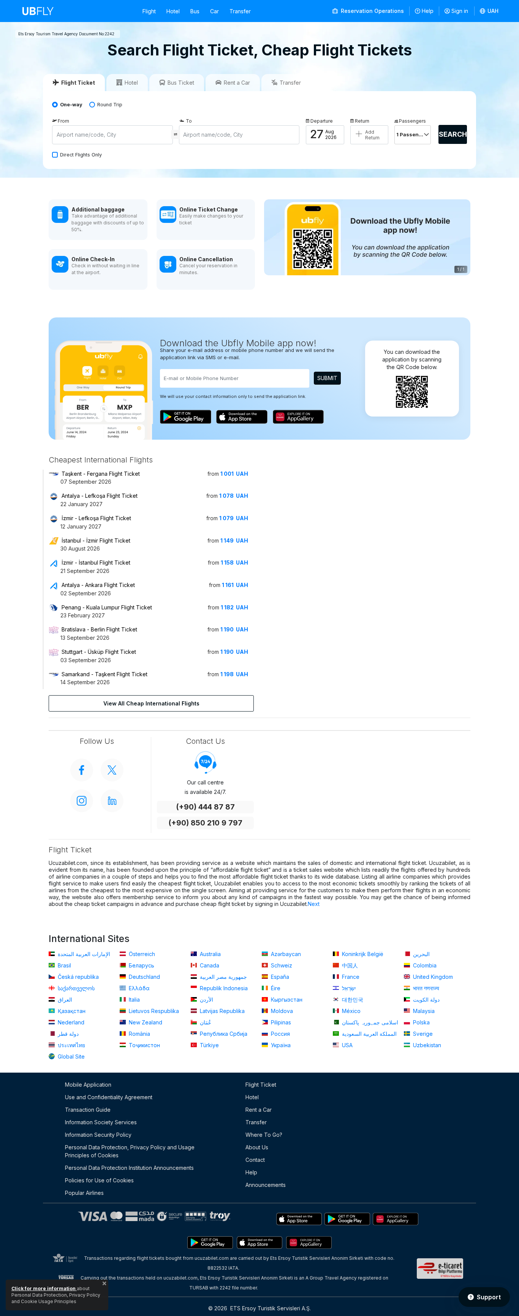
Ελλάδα (138, 988)
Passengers (412, 121)
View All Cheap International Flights (151, 703)
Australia (209, 954)
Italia (133, 999)
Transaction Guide (88, 1109)
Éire (274, 988)
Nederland (70, 1022)
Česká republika (77, 977)
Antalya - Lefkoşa (100, 495)
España (279, 977)
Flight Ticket (260, 1084)
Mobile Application (88, 1084)
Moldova (281, 1011)
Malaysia (423, 1011)
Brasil (63, 965)
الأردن (205, 999)
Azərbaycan (285, 954)
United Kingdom (432, 977)
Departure (321, 121)
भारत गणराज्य (425, 988)
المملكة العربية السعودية (368, 1033)
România (138, 1033)
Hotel (173, 11)
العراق (64, 999)
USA (346, 1045)
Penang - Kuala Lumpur (107, 607)
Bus (194, 11)
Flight (149, 11)
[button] (489, 11)
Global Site (70, 1056)
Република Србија (222, 1033)
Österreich (141, 954)
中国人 (349, 965)
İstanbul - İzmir (96, 540)
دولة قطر (67, 1033)
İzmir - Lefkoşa (96, 518)
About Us (256, 1147)
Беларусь (140, 965)
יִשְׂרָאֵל (348, 988)
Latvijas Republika (221, 1011)
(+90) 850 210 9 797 (205, 823)
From (63, 121)
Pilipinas (280, 1022)
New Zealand (144, 1022)
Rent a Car (258, 1109)
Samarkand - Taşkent (104, 674)
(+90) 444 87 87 (205, 807)
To (189, 121)
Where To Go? (263, 1134)
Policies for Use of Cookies (99, 1180)
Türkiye (208, 1045)
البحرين (420, 954)
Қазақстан (70, 1011)
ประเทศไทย (70, 1045)
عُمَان (204, 1022)
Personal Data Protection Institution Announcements (129, 1168)
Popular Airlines (84, 1193)
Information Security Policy (98, 1134)
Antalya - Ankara (98, 585)
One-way (71, 104)
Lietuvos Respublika (153, 1011)
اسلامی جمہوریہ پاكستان (369, 1022)
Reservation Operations (371, 11)
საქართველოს (75, 988)
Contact (255, 1160)
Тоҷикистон (143, 1045)
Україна (280, 1045)
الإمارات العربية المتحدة (83, 954)
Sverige (422, 1033)
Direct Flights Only (81, 155)
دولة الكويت (425, 999)
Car (214, 11)
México (350, 1011)
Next (314, 904)
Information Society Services (101, 1122)
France (349, 977)
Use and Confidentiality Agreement (108, 1097)
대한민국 (351, 999)
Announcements (265, 1185)
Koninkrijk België (361, 954)
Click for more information (44, 1288)
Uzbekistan (426, 1045)
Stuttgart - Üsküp (99, 652)
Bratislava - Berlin (99, 629)
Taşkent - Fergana (101, 473)
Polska (420, 1022)
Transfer (240, 11)
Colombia (424, 965)
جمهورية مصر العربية (222, 977)
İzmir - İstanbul (96, 562)
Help (428, 11)
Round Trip (109, 104)
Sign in (459, 11)
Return (362, 121)
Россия (279, 1033)
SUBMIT (327, 378)
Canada (208, 965)
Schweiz (280, 965)
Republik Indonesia (223, 988)
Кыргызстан (285, 999)
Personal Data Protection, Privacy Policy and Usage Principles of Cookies (130, 1151)
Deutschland (143, 977)
